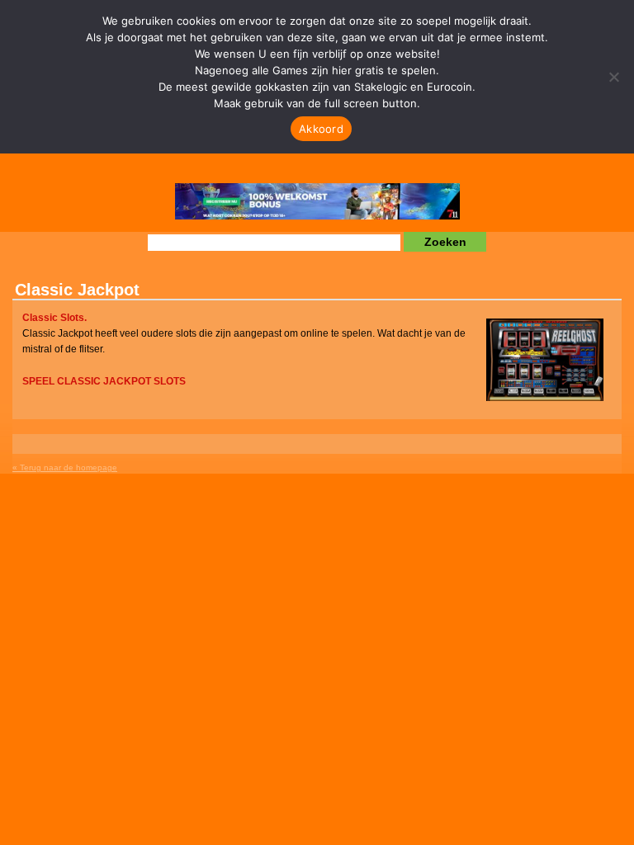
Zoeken (445, 241)
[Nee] (613, 76)
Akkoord (321, 128)
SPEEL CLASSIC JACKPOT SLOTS (104, 381)
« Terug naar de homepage (64, 467)
